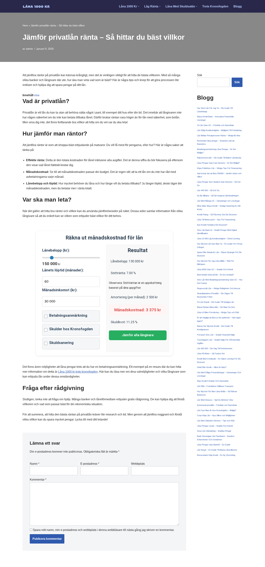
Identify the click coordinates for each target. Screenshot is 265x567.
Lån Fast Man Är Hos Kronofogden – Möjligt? (216, 410)
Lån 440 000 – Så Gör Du (208, 190)
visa (36, 95)
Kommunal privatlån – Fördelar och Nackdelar (217, 405)
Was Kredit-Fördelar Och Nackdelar (213, 381)
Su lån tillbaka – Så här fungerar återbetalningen (218, 196)
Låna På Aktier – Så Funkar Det (211, 353)
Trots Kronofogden (215, 6)
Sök (199, 75)
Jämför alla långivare (138, 335)
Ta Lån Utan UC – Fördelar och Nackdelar (215, 125)
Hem (25, 25)
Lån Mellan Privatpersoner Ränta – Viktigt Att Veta (218, 135)
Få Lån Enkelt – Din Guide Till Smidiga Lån (215, 302)
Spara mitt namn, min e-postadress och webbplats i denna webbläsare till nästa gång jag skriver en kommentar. (103, 529)
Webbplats (138, 463)
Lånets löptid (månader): (63, 270)
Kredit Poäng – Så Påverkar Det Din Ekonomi (217, 214)
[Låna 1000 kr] (36, 6)
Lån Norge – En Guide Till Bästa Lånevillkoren (217, 450)
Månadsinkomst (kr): (59, 290)
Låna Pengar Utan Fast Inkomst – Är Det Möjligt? (218, 163)
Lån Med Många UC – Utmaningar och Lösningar (218, 201)
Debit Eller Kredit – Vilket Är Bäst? (211, 367)
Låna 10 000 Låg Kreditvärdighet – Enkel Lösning (218, 238)
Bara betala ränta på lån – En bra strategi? (215, 275)
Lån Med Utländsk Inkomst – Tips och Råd (215, 421)
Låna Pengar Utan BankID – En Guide (213, 445)
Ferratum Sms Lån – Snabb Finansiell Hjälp (216, 335)
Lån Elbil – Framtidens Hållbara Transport (215, 386)
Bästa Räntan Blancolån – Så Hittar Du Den (216, 307)
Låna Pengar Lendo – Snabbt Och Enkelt (215, 426)
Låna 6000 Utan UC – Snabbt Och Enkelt (215, 269)
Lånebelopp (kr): (56, 250)
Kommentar (38, 479)
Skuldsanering (61, 343)
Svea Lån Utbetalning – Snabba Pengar (214, 431)
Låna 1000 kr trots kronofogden (78, 371)
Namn (34, 463)
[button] (138, 6)
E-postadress (89, 463)
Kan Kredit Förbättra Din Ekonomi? (212, 225)
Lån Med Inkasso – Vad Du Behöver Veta (215, 400)
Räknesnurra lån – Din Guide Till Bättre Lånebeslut (219, 158)
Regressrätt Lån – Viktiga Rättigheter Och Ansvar (218, 288)
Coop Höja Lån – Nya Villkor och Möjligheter (216, 415)
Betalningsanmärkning (68, 315)
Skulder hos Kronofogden (71, 329)
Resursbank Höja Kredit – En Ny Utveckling (216, 455)
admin (29, 48)
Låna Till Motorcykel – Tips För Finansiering (216, 220)
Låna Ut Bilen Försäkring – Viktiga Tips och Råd (218, 312)
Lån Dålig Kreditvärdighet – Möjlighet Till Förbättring (219, 130)
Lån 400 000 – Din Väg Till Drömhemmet (214, 348)
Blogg (237, 6)
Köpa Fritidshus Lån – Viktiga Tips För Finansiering (219, 168)
